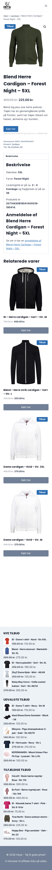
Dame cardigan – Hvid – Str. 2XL (23, 467)
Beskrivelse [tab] (12, 156)
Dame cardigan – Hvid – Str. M (22, 540)
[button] (44, 26)
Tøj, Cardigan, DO (15, 147)
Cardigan (15, 16)
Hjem (5, 16)
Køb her (11, 128)
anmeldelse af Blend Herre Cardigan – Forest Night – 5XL (23, 244)
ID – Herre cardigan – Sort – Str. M (25, 317)
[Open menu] (46, 5)
